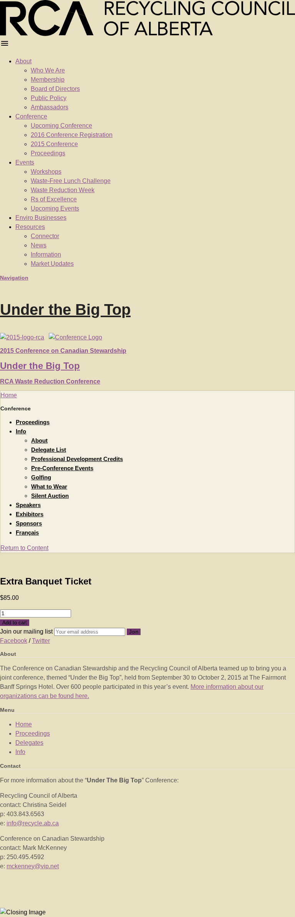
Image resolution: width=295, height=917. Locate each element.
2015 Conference (54, 144)
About (23, 61)
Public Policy (48, 98)
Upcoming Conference (61, 125)
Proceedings (48, 153)
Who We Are (48, 70)
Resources (30, 227)
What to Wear (49, 486)
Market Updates (52, 263)
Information (46, 254)
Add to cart (14, 623)
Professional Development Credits (77, 459)
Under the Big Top (65, 309)
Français (27, 532)
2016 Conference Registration (72, 135)
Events (24, 162)
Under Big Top (40, 366)
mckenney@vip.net (33, 866)
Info (21, 431)
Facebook (13, 640)
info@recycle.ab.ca (33, 823)
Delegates (29, 742)
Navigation (14, 278)
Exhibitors (29, 514)
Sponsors (29, 523)
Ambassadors (49, 107)
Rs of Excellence (54, 199)
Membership (48, 79)
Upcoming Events (55, 208)
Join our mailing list (26, 631)
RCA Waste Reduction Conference (50, 381)
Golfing (41, 477)
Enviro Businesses (40, 217)
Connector (45, 236)
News (38, 245)
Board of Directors (55, 89)
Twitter (41, 640)
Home (23, 724)
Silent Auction (50, 495)
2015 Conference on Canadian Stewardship (63, 350)
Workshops (46, 171)
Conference (31, 116)
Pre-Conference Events (62, 468)
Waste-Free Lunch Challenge (71, 181)
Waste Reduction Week (62, 190)
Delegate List (48, 449)
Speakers (28, 505)
